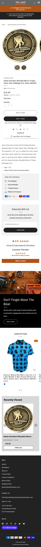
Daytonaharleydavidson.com (11, 487)
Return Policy (6, 480)
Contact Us (20, 133)
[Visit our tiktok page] (15, 524)
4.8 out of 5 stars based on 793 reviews (20, 245)
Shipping (6, 95)
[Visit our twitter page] (20, 524)
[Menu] (3, 3)
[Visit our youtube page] (24, 524)
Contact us (16, 313)
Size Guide (7, 98)
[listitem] (20, 9)
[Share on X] (17, 129)
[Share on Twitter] (20, 129)
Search (4, 464)
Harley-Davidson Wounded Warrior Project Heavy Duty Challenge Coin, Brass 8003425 (17, 436)
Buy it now (20, 119)
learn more (22, 9)
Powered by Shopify (20, 542)
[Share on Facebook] (13, 129)
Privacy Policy (6, 474)
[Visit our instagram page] (7, 524)
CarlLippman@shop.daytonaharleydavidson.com (17, 497)
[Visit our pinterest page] (11, 524)
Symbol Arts (8, 78)
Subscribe (20, 230)
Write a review (20, 261)
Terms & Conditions (8, 477)
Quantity (7, 102)
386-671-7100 (6, 501)
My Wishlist (5, 467)
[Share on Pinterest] (24, 129)
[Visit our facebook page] (2, 524)
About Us (4, 471)
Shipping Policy (7, 484)
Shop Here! (11, 321)
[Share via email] (27, 129)
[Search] (35, 3)
